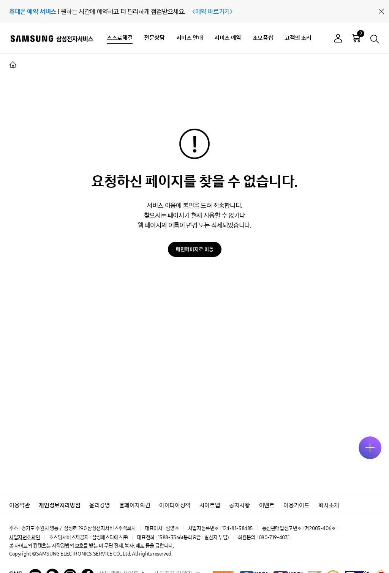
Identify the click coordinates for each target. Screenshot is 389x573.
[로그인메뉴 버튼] (338, 39)
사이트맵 (209, 505)
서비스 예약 (227, 37)
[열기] (370, 447)
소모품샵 (263, 37)
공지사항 (239, 505)
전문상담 (154, 37)
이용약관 (19, 505)
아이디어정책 (174, 505)
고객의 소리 (298, 37)
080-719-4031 (274, 537)
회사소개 (328, 505)
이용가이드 (296, 505)
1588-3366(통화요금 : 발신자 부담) (193, 537)
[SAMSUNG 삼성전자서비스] (51, 38)
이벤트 (267, 505)
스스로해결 (120, 37)
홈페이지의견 (134, 505)
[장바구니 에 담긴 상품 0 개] (356, 38)
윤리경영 (99, 505)
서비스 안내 (189, 37)
